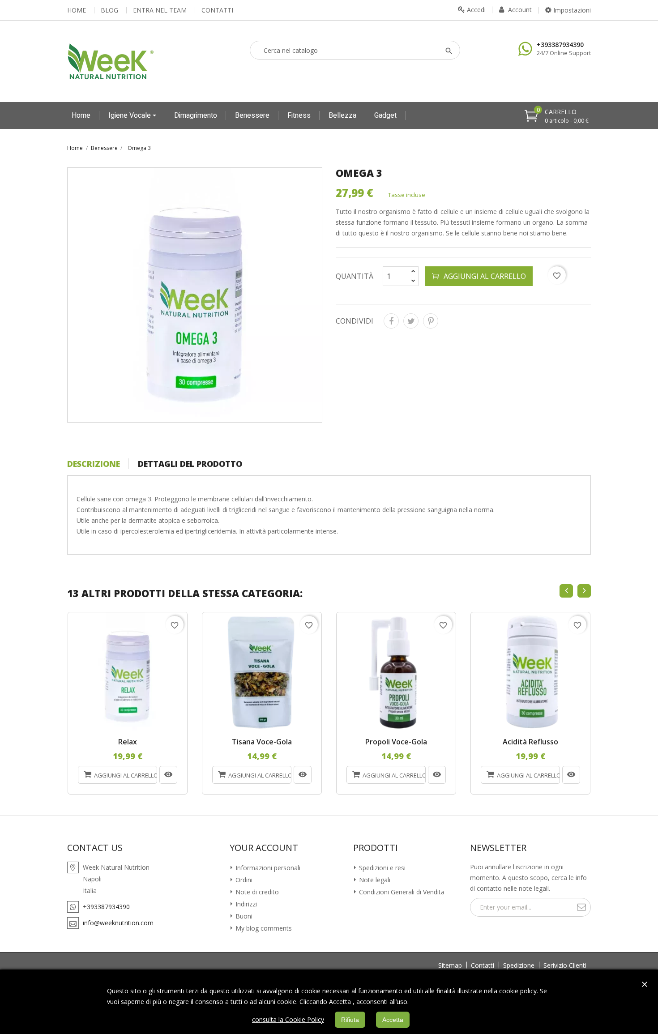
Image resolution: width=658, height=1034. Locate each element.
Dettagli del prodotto (190, 463)
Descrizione (93, 463)
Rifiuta (350, 1019)
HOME (76, 10)
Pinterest (430, 321)
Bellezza (342, 115)
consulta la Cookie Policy (288, 1019)
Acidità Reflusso (530, 742)
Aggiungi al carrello (485, 276)
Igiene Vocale (130, 115)
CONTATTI (217, 10)
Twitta (411, 321)
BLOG (109, 10)
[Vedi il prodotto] (168, 775)
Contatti (482, 965)
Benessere (252, 115)
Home (81, 115)
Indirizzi (245, 904)
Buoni (243, 916)
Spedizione (518, 965)
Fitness (299, 115)
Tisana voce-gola (262, 742)
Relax (127, 742)
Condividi (391, 321)
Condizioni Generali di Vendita (400, 892)
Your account (264, 848)
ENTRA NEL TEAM (160, 10)
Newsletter (498, 848)
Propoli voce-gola (396, 742)
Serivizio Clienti (564, 965)
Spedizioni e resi (381, 867)
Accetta (392, 1019)
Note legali (373, 880)
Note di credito (256, 892)
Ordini (243, 880)
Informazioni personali (267, 867)
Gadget (385, 115)
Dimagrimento (195, 115)
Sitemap (450, 965)
